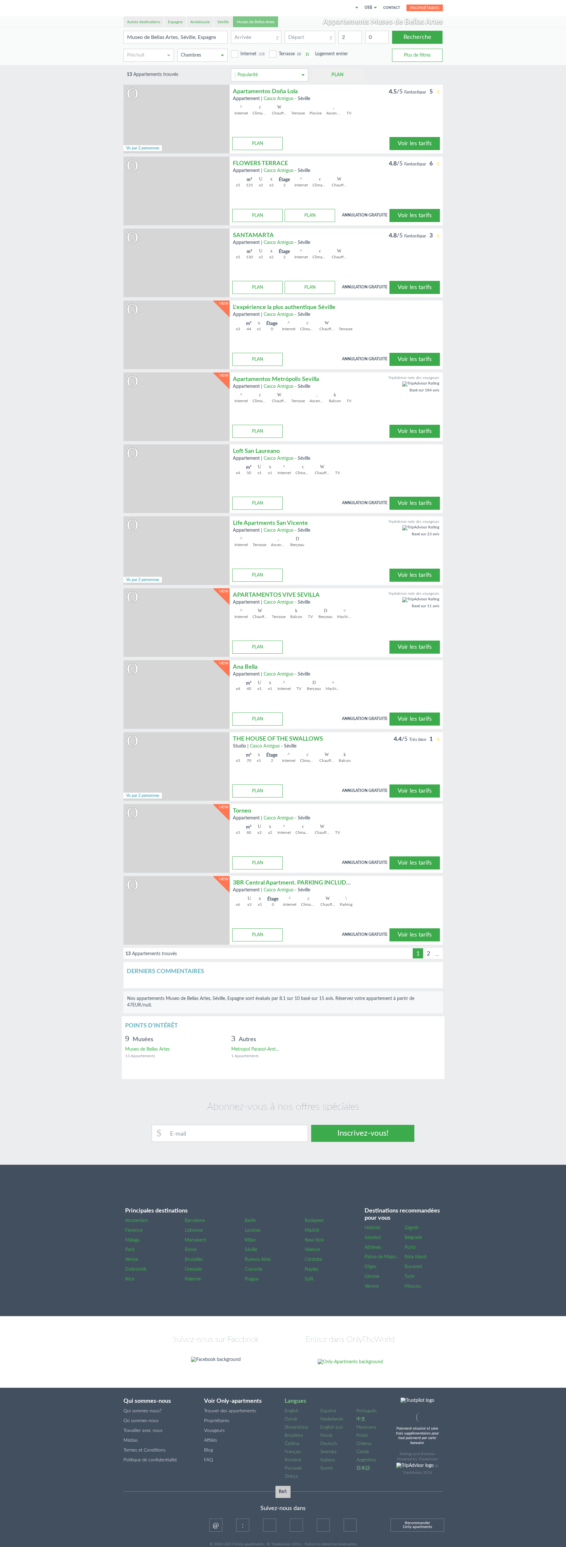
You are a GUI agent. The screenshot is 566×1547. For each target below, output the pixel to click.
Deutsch (328, 1443)
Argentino (366, 1460)
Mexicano (366, 1427)
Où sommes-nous (141, 1420)
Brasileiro (294, 1435)
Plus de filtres (417, 55)
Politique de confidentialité (150, 1460)
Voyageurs (214, 1430)
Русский (293, 1468)
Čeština (292, 1443)
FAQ (208, 1460)
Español (328, 1411)
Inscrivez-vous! (362, 1133)
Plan (337, 75)
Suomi (326, 1468)
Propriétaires (424, 8)
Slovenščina (296, 1427)
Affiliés (210, 1440)
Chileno (363, 1443)
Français (293, 1452)
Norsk (326, 1435)
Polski (362, 1435)
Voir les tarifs (415, 143)
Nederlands (331, 1419)
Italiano (327, 1460)
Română (293, 1460)
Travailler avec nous (142, 1430)
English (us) (331, 1427)
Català (362, 1452)
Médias (130, 1440)
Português (366, 1411)
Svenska (328, 1452)
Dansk (291, 1419)
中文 (361, 1419)
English (292, 1411)
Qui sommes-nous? (142, 1411)
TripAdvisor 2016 (417, 1472)
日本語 (363, 1468)
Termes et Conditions (144, 1450)
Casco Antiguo (278, 98)
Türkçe (291, 1476)
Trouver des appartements (230, 1411)
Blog (208, 1450)
